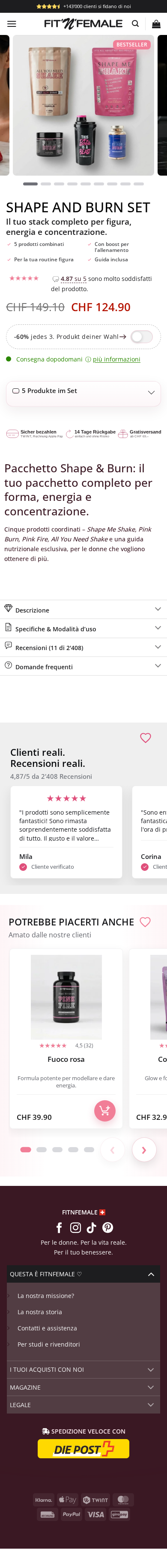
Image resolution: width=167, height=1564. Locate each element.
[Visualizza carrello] (156, 23)
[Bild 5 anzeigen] (86, 183)
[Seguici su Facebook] (59, 1228)
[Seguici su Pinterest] (107, 1228)
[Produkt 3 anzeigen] (57, 1149)
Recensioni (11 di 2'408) (49, 648)
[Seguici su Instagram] (75, 1228)
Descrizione (32, 610)
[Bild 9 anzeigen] (139, 183)
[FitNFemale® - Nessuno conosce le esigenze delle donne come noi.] (84, 24)
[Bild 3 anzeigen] (59, 183)
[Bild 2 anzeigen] (46, 183)
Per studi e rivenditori (49, 1344)
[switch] (83, 336)
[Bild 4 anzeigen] (72, 183)
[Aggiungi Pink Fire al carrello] (105, 1111)
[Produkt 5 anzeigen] (89, 1149)
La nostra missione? (46, 1296)
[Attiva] (158, 609)
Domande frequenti (44, 667)
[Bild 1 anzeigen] (30, 183)
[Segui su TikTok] (91, 1228)
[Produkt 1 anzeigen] (25, 1150)
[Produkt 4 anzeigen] (73, 1149)
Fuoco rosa (66, 1059)
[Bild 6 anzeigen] (99, 183)
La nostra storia (40, 1312)
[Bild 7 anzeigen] (112, 183)
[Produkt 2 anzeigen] (41, 1149)
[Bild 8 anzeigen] (125, 183)
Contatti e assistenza (47, 1328)
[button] (11, 24)
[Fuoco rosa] (66, 994)
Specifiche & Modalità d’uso (55, 629)
